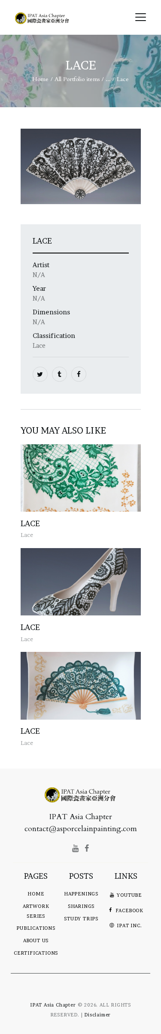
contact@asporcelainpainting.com (80, 828)
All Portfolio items (77, 79)
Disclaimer (97, 1015)
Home (40, 79)
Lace (30, 523)
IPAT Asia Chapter (53, 1005)
